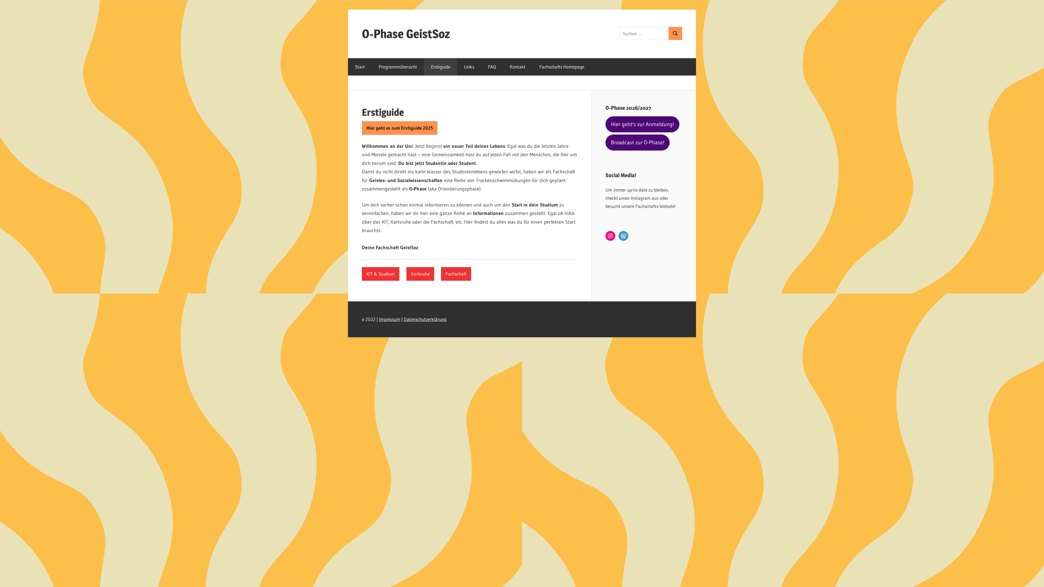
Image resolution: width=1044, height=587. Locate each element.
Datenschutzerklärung (425, 319)
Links (469, 67)
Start (360, 67)
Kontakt (518, 67)
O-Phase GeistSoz (406, 33)
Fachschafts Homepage (561, 67)
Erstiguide (440, 67)
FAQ (492, 67)
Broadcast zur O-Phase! (637, 142)
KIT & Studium (380, 274)
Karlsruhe (420, 274)
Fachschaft (456, 274)
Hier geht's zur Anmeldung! (642, 124)
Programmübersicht (398, 67)
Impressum (389, 319)
